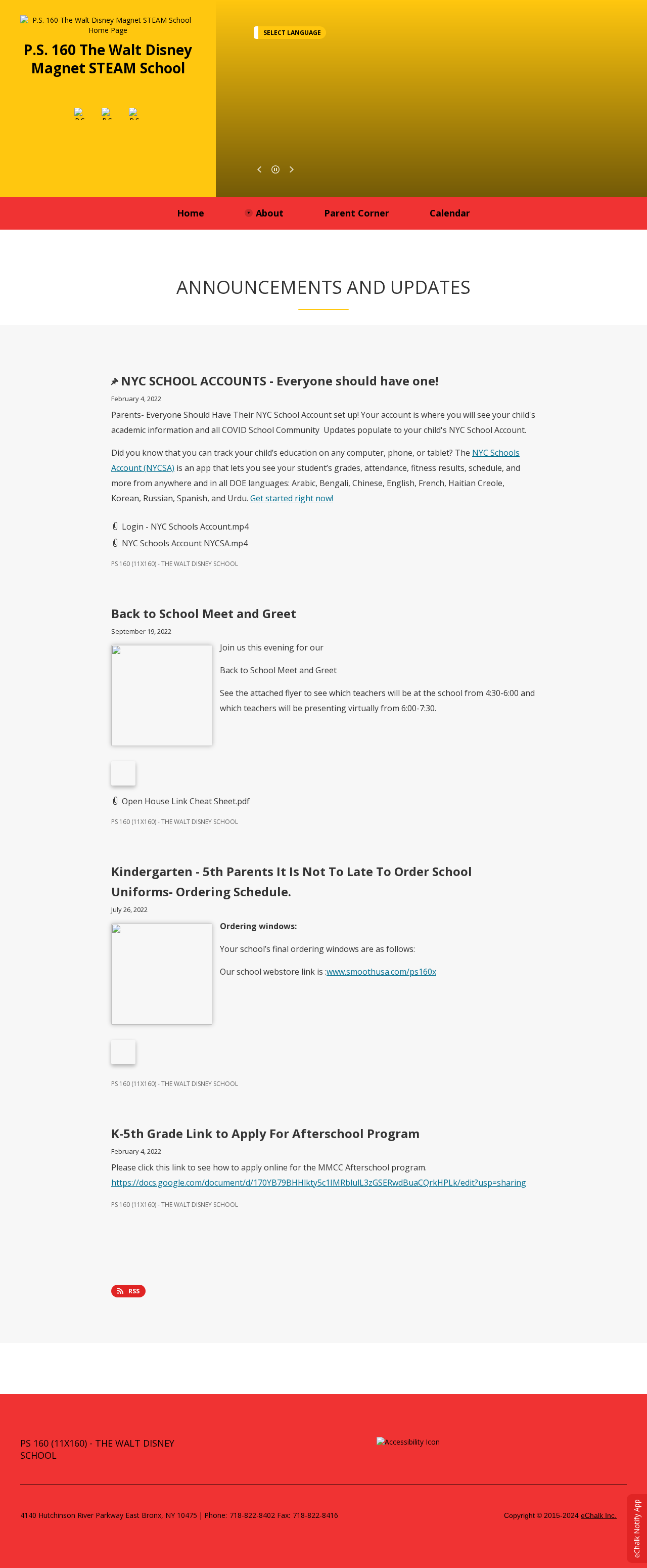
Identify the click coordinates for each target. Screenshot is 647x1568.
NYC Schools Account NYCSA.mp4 (185, 543)
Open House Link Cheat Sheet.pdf (186, 801)
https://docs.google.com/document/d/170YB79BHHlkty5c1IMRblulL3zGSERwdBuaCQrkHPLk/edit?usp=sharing (318, 1182)
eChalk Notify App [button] (636, 1528)
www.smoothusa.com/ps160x (381, 971)
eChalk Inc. (599, 1515)
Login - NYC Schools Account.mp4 (185, 526)
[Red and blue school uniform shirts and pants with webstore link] (123, 1052)
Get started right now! (291, 498)
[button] (259, 169)
